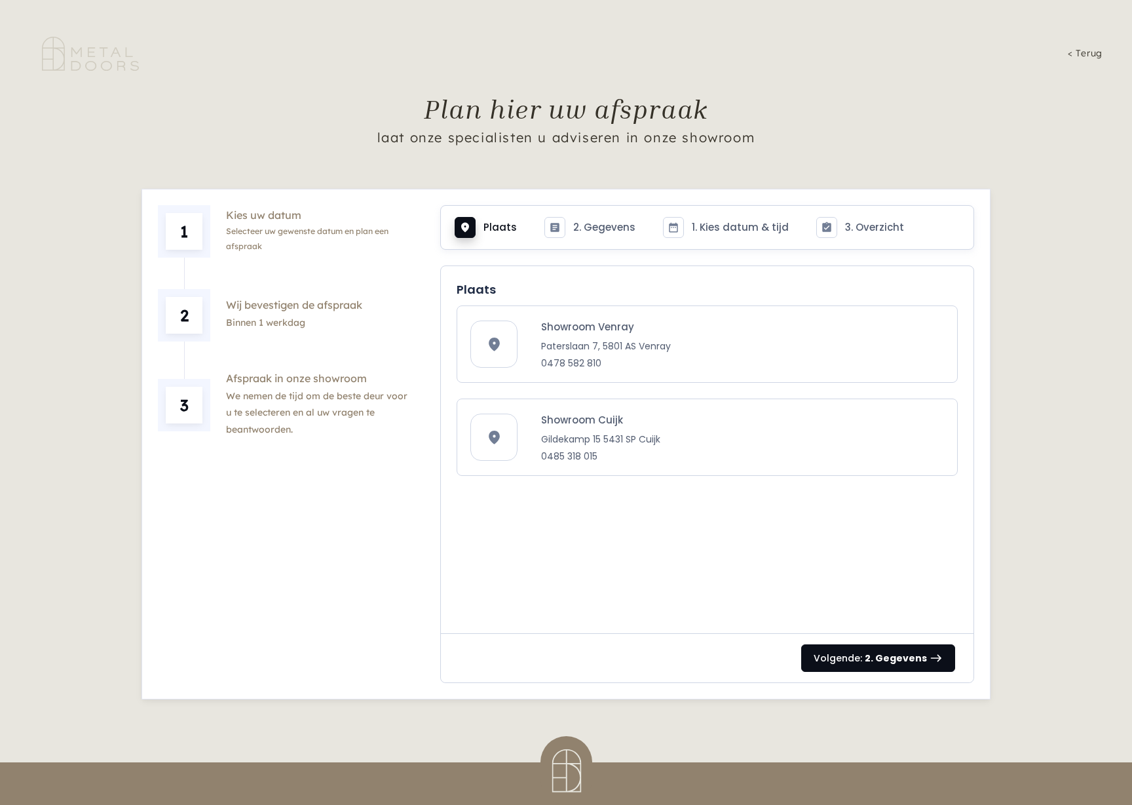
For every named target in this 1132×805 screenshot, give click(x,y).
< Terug (1085, 53)
